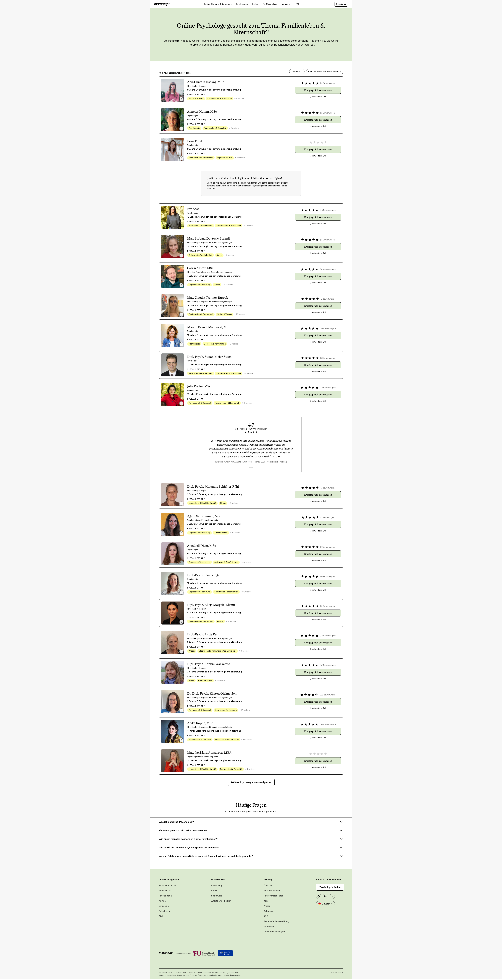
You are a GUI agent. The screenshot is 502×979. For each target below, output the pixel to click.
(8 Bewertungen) (327, 299)
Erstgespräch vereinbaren (318, 90)
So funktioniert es (167, 885)
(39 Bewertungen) (328, 210)
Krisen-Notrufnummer (232, 975)
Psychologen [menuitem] (242, 4)
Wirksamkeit (165, 890)
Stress (214, 890)
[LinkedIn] (325, 896)
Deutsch (295, 71)
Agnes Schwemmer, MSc (204, 516)
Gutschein (164, 906)
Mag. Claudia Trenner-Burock (207, 297)
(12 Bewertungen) (327, 113)
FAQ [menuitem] (297, 4)
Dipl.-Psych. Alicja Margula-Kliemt (211, 605)
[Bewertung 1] (249, 467)
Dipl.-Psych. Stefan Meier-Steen (209, 357)
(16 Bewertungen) (328, 547)
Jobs (266, 901)
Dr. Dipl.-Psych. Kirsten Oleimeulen (211, 693)
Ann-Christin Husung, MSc (205, 82)
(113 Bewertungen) (328, 328)
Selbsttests (164, 911)
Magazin (286, 4)
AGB (266, 916)
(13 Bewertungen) (327, 606)
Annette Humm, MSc (202, 111)
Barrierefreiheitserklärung (276, 921)
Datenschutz (270, 911)
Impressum (269, 926)
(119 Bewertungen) (328, 724)
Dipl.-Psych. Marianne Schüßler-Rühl (213, 486)
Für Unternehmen (272, 890)
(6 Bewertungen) (327, 517)
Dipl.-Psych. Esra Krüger (204, 575)
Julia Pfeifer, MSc (199, 386)
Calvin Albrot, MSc (200, 268)
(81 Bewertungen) (328, 576)
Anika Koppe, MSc (200, 723)
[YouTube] (332, 896)
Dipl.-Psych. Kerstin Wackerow (208, 664)
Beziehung (216, 885)
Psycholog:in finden (330, 887)
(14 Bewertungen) (328, 83)
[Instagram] (318, 896)
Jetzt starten (341, 4)
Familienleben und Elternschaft (323, 71)
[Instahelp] (162, 4)
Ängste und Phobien (221, 901)
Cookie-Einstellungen (274, 931)
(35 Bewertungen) (328, 635)
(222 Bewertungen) (327, 695)
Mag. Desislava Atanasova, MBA (209, 752)
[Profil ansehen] (172, 90)
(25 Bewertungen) (328, 387)
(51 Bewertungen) (328, 358)
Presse (267, 906)
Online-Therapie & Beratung (217, 4)
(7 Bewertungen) (327, 488)
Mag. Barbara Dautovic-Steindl (208, 238)
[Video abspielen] (181, 99)
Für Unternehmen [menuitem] (270, 4)
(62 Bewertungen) (328, 269)
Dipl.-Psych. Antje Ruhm (204, 634)
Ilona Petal (194, 141)
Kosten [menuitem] (255, 4)
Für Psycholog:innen (273, 895)
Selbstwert (216, 895)
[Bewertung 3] (252, 467)
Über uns (268, 885)
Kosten (162, 901)
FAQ (161, 916)
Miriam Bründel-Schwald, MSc (208, 327)
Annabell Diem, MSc (201, 546)
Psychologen (165, 895)
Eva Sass (193, 209)
